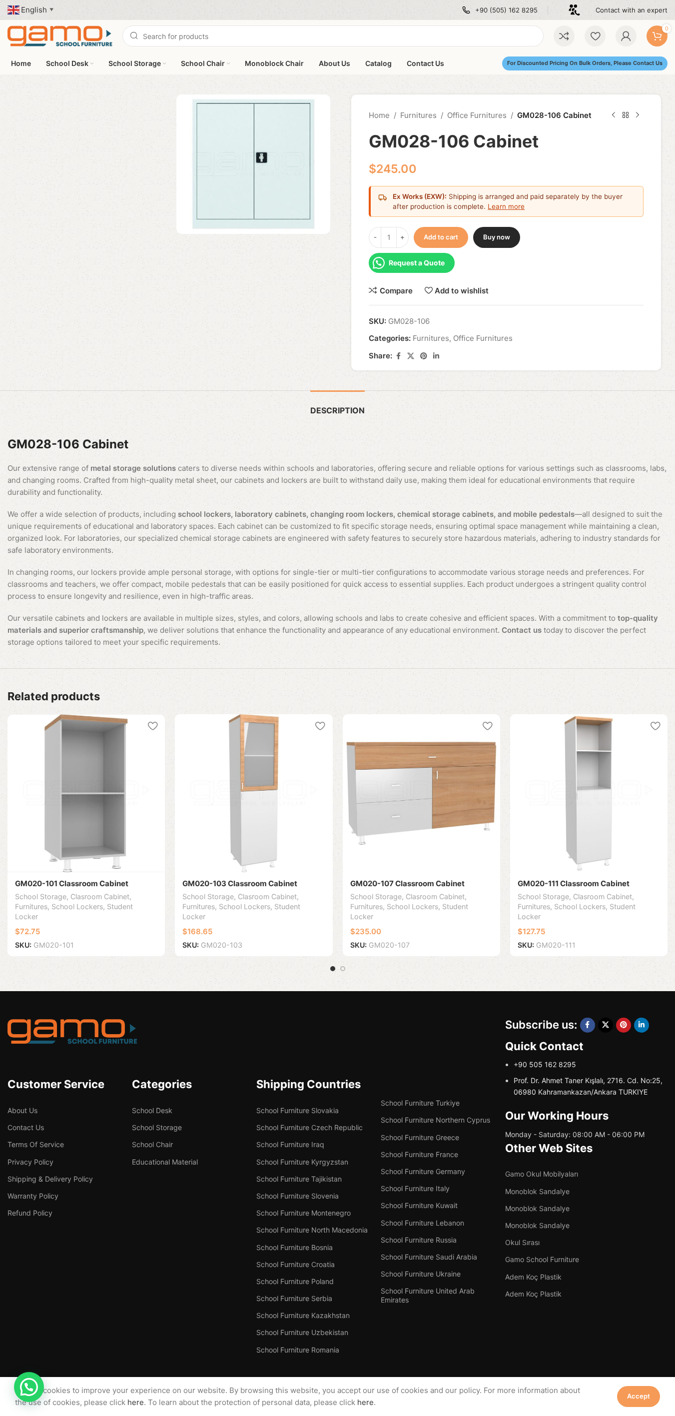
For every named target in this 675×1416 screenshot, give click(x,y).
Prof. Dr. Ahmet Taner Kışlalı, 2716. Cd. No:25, (588, 1080)
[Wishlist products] (595, 36)
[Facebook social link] (398, 356)
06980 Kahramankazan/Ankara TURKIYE (581, 1092)
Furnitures (418, 115)
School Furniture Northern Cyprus (435, 1120)
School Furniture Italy (415, 1188)
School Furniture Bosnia (294, 1247)
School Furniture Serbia (294, 1298)
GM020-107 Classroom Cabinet (407, 883)
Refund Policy (29, 1213)
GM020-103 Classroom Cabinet (239, 883)
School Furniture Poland (295, 1281)
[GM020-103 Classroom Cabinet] (253, 793)
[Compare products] (564, 36)
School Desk (152, 1110)
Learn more (506, 206)
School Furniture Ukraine (421, 1274)
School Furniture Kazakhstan (303, 1315)
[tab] (337, 405)
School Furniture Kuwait (419, 1205)
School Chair (152, 1144)
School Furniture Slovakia (297, 1110)
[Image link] (72, 1031)
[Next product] (638, 115)
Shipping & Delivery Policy (50, 1179)
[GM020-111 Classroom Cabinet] (589, 793)
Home (379, 115)
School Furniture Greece (420, 1137)
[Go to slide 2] (342, 968)
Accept (638, 1396)
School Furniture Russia (419, 1240)
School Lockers (77, 906)
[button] (29, 1387)
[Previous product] (614, 115)
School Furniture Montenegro (303, 1213)
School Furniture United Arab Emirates (428, 1295)
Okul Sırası (522, 1242)
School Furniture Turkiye (420, 1103)
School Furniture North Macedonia (312, 1230)
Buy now (496, 237)
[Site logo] (59, 35)
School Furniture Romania (297, 1350)
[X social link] (410, 356)
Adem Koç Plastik (533, 1277)
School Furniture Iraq (290, 1144)
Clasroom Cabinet (99, 896)
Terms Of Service (35, 1144)
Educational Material (165, 1162)
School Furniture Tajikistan (299, 1179)
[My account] (626, 36)
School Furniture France (419, 1154)
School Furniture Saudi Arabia (429, 1257)
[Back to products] (626, 115)
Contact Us (25, 1127)
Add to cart (441, 237)
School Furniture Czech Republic (309, 1127)
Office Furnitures (477, 115)
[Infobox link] (500, 10)
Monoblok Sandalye (537, 1191)
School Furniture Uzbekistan (302, 1332)
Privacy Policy (30, 1162)
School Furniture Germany (423, 1171)
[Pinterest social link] (423, 356)
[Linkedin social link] (436, 356)
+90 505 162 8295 (545, 1064)
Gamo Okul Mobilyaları (541, 1174)
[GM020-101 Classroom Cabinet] (86, 793)
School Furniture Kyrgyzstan (302, 1162)
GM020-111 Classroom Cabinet (574, 883)
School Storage (40, 896)
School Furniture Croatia (295, 1264)
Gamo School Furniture (542, 1259)
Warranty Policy (32, 1196)
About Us (22, 1110)
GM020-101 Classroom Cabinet (71, 883)
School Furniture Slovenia (297, 1196)
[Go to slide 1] (332, 968)
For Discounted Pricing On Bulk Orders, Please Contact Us (585, 62)
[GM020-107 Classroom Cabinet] (421, 793)
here (135, 1402)
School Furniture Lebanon (422, 1223)
